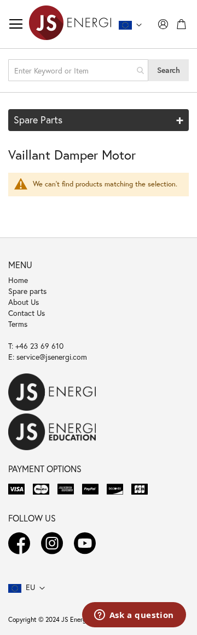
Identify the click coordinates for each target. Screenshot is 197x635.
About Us (23, 302)
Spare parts (27, 291)
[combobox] (78, 70)
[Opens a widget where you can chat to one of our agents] (134, 616)
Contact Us (26, 313)
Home (18, 280)
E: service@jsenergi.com (47, 356)
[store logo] (70, 24)
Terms (17, 324)
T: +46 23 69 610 (35, 346)
